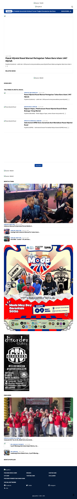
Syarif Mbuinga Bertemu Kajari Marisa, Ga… (24, 446)
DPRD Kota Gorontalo (30, 120)
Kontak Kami (52, 473)
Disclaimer (52, 476)
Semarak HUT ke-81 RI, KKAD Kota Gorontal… (18, 440)
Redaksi (28, 473)
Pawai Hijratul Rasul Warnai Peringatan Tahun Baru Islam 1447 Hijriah (36, 59)
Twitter (30, 485)
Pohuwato (21, 444)
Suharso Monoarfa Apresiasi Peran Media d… (18, 226)
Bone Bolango (28, 106)
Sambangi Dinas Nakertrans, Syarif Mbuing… (25, 453)
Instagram (52, 485)
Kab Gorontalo (33, 92)
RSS (7, 488)
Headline (26, 92)
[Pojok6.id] (38, 6)
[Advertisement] (38, 147)
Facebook (8, 485)
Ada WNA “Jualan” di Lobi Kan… (21, 239)
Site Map (6, 476)
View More (38, 165)
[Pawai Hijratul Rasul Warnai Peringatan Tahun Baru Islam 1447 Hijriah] (38, 34)
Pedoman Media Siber (10, 473)
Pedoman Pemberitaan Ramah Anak (14, 478)
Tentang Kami (30, 476)
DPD (11, 444)
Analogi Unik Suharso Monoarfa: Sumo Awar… (25, 232)
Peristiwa (12, 224)
